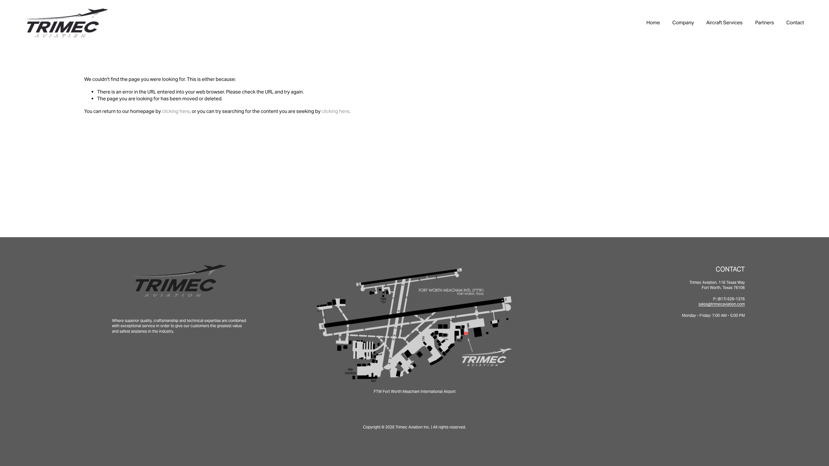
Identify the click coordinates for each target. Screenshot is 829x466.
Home (653, 22)
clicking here (176, 111)
